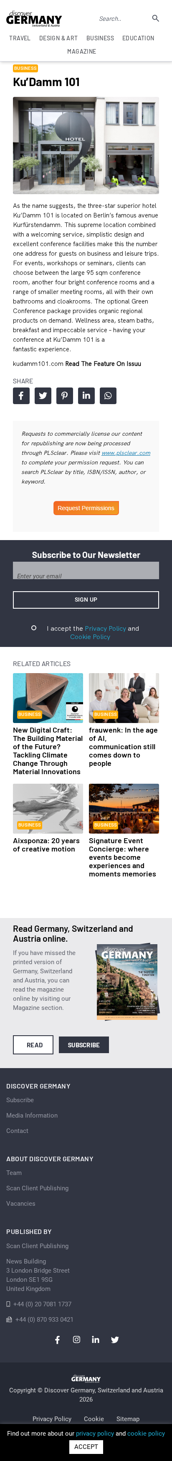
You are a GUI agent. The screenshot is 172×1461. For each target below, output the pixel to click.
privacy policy (95, 1433)
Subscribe (84, 1045)
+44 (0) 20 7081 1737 (42, 1304)
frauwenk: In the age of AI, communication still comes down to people (123, 746)
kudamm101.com (39, 364)
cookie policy (146, 1433)
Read (35, 1045)
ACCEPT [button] (86, 1447)
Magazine (81, 51)
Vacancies (20, 1203)
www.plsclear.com (125, 453)
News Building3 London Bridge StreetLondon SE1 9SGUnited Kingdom (38, 1275)
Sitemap (127, 1419)
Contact (17, 1131)
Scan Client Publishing (37, 1188)
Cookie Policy (90, 636)
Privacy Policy (105, 628)
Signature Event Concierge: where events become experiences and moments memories (122, 857)
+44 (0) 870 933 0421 (44, 1319)
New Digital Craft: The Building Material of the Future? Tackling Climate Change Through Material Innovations (48, 750)
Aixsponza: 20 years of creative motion (46, 844)
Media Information (32, 1115)
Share (21, 395)
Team (14, 1173)
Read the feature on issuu (103, 364)
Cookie (94, 1419)
